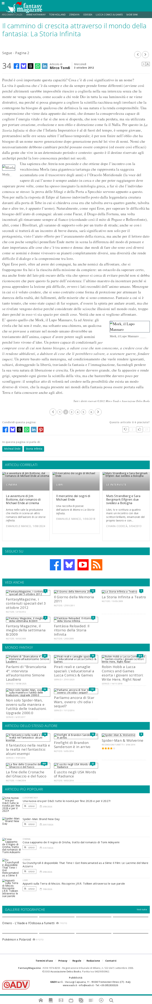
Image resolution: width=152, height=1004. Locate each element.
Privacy (62, 960)
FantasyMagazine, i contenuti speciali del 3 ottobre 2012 (26, 603)
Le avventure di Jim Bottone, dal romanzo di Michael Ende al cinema (23, 499)
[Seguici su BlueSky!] (69, 564)
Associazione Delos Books (65, 971)
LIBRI (59, 484)
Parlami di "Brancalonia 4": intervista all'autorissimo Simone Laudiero (26, 672)
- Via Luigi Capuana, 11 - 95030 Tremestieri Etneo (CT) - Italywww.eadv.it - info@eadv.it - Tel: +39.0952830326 (90, 983)
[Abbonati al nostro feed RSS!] (96, 564)
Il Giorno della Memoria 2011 (74, 599)
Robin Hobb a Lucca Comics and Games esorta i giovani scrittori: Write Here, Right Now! (122, 672)
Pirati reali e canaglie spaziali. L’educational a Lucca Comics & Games (74, 670)
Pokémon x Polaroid (16, 939)
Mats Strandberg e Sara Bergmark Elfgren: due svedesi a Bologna (123, 499)
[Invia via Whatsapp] (37, 66)
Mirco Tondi (60, 67)
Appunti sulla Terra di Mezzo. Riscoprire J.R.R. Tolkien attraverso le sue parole (74, 883)
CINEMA (11, 484)
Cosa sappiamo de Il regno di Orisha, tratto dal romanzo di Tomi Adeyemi (71, 842)
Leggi (31, 806)
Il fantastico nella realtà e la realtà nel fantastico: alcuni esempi (28, 749)
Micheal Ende (12, 448)
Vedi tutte (142, 909)
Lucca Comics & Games (109, 14)
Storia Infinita (34, 448)
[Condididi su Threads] (30, 66)
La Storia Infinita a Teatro (124, 597)
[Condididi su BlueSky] (23, 66)
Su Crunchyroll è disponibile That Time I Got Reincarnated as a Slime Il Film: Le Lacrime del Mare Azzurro (85, 864)
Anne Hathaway (36, 14)
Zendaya (74, 14)
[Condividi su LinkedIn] (45, 66)
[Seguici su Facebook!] (55, 564)
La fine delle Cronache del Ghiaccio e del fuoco (26, 774)
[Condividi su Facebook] (16, 66)
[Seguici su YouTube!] (83, 564)
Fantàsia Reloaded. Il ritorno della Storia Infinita (72, 630)
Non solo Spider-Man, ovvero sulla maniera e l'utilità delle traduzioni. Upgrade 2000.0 (26, 706)
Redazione (93, 960)
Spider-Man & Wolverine (122, 740)
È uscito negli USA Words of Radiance (75, 774)
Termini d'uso (44, 960)
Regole (76, 960)
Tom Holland (57, 14)
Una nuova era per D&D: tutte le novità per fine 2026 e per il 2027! (66, 801)
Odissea (87, 14)
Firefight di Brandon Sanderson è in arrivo (72, 744)
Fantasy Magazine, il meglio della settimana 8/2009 (26, 630)
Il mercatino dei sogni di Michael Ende (73, 498)
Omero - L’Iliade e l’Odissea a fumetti (28, 923)
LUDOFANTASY (30, 798)
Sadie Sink (132, 14)
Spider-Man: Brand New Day (41, 819)
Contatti (111, 960)
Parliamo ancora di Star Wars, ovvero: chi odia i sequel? (74, 701)
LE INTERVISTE (116, 484)
